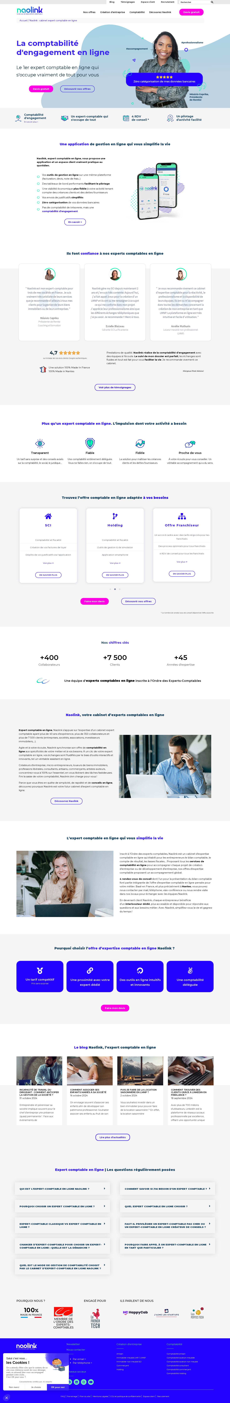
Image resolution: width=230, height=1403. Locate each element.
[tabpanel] (48, 546)
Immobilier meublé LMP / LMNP (131, 1357)
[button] (48, 563)
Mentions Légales (100, 1396)
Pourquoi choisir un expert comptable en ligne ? (57, 1206)
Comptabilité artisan (176, 1354)
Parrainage (72, 1396)
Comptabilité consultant (178, 1365)
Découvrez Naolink (160, 12)
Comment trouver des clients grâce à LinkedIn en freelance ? (189, 1092)
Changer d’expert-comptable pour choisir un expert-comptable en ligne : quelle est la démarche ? (61, 1246)
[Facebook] (69, 1382)
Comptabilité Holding (176, 1373)
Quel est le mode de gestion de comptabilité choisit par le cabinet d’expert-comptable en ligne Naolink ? (60, 1267)
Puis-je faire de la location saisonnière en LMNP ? (138, 1091)
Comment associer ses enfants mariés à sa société (88, 1091)
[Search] (211, 2)
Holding (120, 1369)
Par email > (79, 1359)
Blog (112, 2)
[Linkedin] (76, 1382)
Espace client (148, 2)
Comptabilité (137, 12)
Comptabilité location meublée (181, 1357)
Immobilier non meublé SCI (129, 1361)
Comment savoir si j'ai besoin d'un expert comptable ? (166, 1188)
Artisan (120, 1354)
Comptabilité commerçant (179, 1369)
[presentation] (110, 589)
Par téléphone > (82, 1362)
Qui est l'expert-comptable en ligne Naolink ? (54, 1188)
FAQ (63, 1396)
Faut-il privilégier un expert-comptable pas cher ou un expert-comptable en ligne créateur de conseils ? (165, 1225)
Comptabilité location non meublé (182, 1361)
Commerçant (123, 1365)
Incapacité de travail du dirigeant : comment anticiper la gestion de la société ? (39, 1092)
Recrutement (167, 2)
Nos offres (89, 12)
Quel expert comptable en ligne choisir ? (156, 1206)
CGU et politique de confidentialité (125, 1396)
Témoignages (128, 2)
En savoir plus (48, 575)
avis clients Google (67, 358)
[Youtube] (91, 1382)
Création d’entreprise (112, 12)
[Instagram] (84, 1382)
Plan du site (84, 1396)
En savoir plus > (31, 122)
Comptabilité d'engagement (35, 116)
